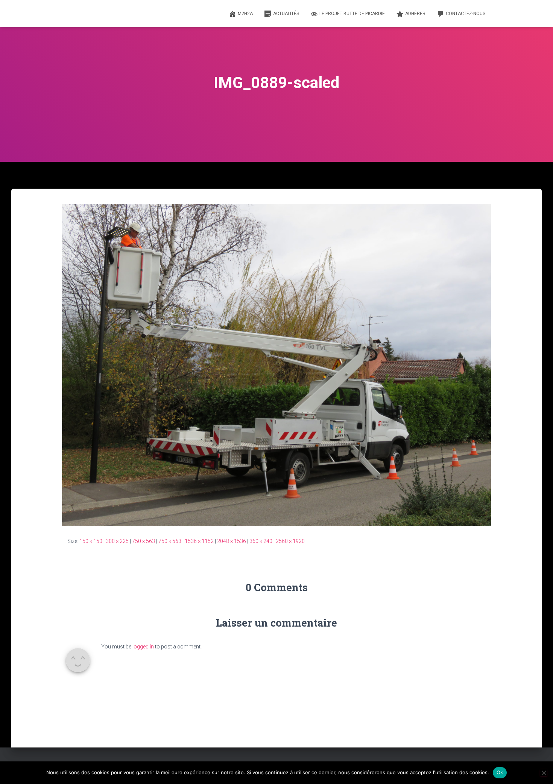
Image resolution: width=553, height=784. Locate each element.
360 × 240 (260, 541)
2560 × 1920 (290, 541)
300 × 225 (117, 541)
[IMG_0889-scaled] (276, 364)
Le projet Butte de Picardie (352, 13)
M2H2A (245, 13)
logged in (143, 647)
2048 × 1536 (231, 541)
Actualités (286, 13)
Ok (500, 772)
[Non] (543, 772)
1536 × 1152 (199, 541)
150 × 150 (90, 541)
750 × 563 (143, 541)
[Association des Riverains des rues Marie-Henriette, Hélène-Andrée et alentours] (72, 13)
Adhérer (415, 13)
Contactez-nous (465, 13)
